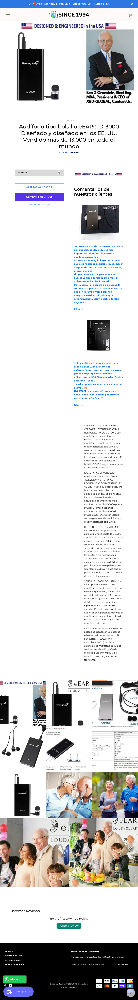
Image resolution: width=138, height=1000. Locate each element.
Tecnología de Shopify (69, 987)
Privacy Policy (13, 956)
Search (9, 952)
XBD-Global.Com (80, 984)
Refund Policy (13, 960)
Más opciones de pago (39, 204)
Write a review (69, 925)
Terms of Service (15, 964)
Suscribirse (122, 964)
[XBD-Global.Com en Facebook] (5, 985)
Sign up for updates (85, 951)
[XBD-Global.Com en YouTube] (10, 985)
